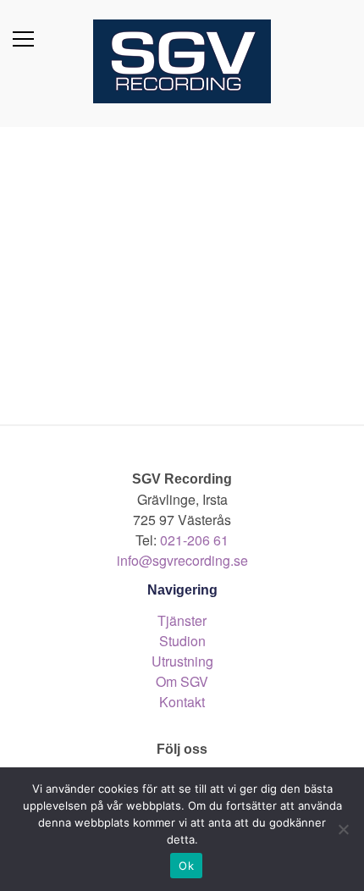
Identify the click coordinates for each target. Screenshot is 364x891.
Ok (186, 865)
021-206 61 (194, 540)
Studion (182, 640)
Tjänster (182, 620)
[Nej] (342, 829)
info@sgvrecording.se (182, 560)
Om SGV (182, 681)
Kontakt (182, 701)
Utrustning (182, 661)
